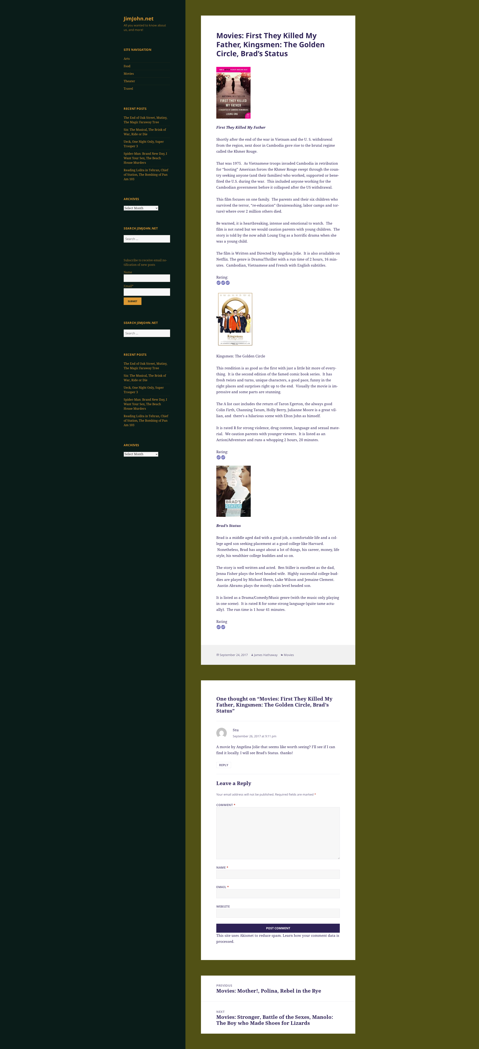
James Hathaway (265, 655)
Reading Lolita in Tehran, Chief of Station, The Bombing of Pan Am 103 (146, 174)
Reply (223, 765)
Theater (129, 81)
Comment (226, 805)
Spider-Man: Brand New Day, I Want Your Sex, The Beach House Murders (145, 158)
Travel (128, 89)
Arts (127, 59)
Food (127, 66)
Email (222, 887)
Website (223, 906)
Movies (129, 74)
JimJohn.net (139, 18)
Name (222, 867)
